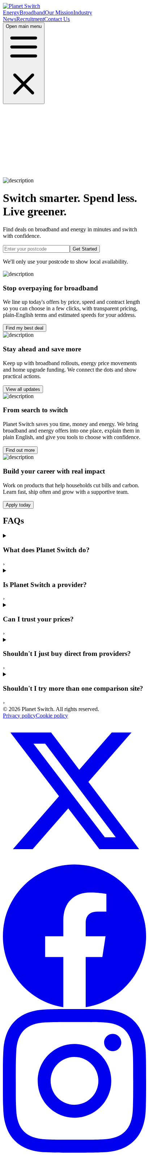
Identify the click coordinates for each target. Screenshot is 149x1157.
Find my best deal (24, 328)
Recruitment (30, 19)
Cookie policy (52, 715)
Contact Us (57, 19)
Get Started (85, 249)
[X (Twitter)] (74, 861)
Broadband (32, 12)
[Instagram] (74, 1151)
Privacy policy (19, 715)
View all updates (23, 389)
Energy (11, 12)
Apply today (18, 505)
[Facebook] (74, 1006)
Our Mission (59, 12)
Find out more (20, 450)
